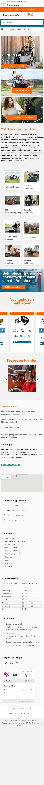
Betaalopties (10, 544)
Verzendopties (11, 547)
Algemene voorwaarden (15, 541)
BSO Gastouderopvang (13, 211)
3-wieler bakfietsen (28, 261)
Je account (9, 563)
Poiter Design (30, 713)
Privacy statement (12, 550)
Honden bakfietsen (28, 187)
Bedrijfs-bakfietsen (28, 211)
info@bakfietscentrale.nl (28, 583)
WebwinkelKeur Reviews (12, 723)
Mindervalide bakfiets (11, 237)
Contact (8, 560)
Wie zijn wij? (10, 538)
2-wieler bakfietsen (10, 261)
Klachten (8, 557)
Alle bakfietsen (12, 187)
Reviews (8, 566)
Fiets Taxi (31, 237)
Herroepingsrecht (12, 554)
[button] (2, 330)
